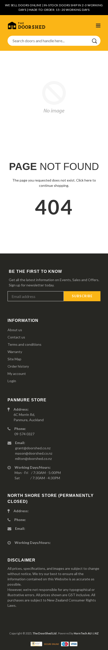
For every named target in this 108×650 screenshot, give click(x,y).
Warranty (15, 352)
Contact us (16, 337)
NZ (97, 633)
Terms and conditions (24, 344)
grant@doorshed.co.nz (32, 448)
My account (17, 373)
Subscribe (82, 296)
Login (12, 381)
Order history (18, 366)
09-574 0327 (24, 434)
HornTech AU (83, 633)
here (88, 180)
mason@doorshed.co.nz (33, 453)
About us (15, 330)
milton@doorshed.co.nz (33, 458)
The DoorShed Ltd (44, 633)
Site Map (14, 359)
